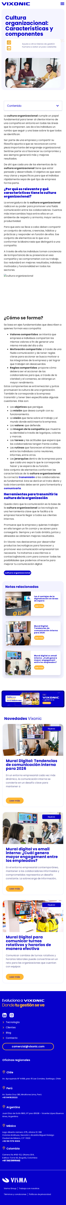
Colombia (13, 1148)
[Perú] (3, 1087)
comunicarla (12, 488)
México (11, 1126)
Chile (9, 1072)
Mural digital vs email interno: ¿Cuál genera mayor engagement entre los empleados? (45, 659)
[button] (9, 42)
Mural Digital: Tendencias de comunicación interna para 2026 (46, 629)
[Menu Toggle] (62, 4)
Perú (9, 1088)
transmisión (27, 477)
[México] (3, 1125)
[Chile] (3, 1071)
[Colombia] (3, 1147)
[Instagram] (12, 1015)
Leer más (39, 606)
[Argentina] (3, 1106)
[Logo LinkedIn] (4, 1015)
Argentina (13, 1107)
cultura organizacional (17, 572)
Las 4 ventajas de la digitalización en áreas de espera (46, 598)
